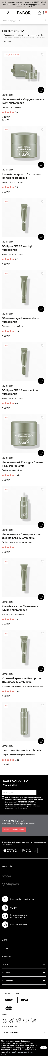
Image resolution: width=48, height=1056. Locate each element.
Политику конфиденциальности (17, 799)
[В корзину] (41, 90)
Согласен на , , (24, 798)
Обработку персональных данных (28, 797)
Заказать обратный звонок (14, 829)
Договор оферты (36, 799)
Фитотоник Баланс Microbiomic (22, 750)
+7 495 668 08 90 (13, 820)
